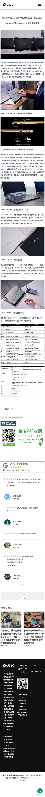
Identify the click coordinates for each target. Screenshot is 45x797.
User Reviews (24, 470)
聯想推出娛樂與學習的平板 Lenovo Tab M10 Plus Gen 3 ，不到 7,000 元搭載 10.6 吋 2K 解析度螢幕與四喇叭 (34, 636)
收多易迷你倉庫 (20, 775)
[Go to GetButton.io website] (40, 795)
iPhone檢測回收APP (22, 778)
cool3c (11, 409)
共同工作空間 (13, 778)
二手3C (27, 775)
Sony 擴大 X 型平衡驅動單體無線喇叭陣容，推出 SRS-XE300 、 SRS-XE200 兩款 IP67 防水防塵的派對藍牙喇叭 (11, 636)
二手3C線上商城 (34, 775)
